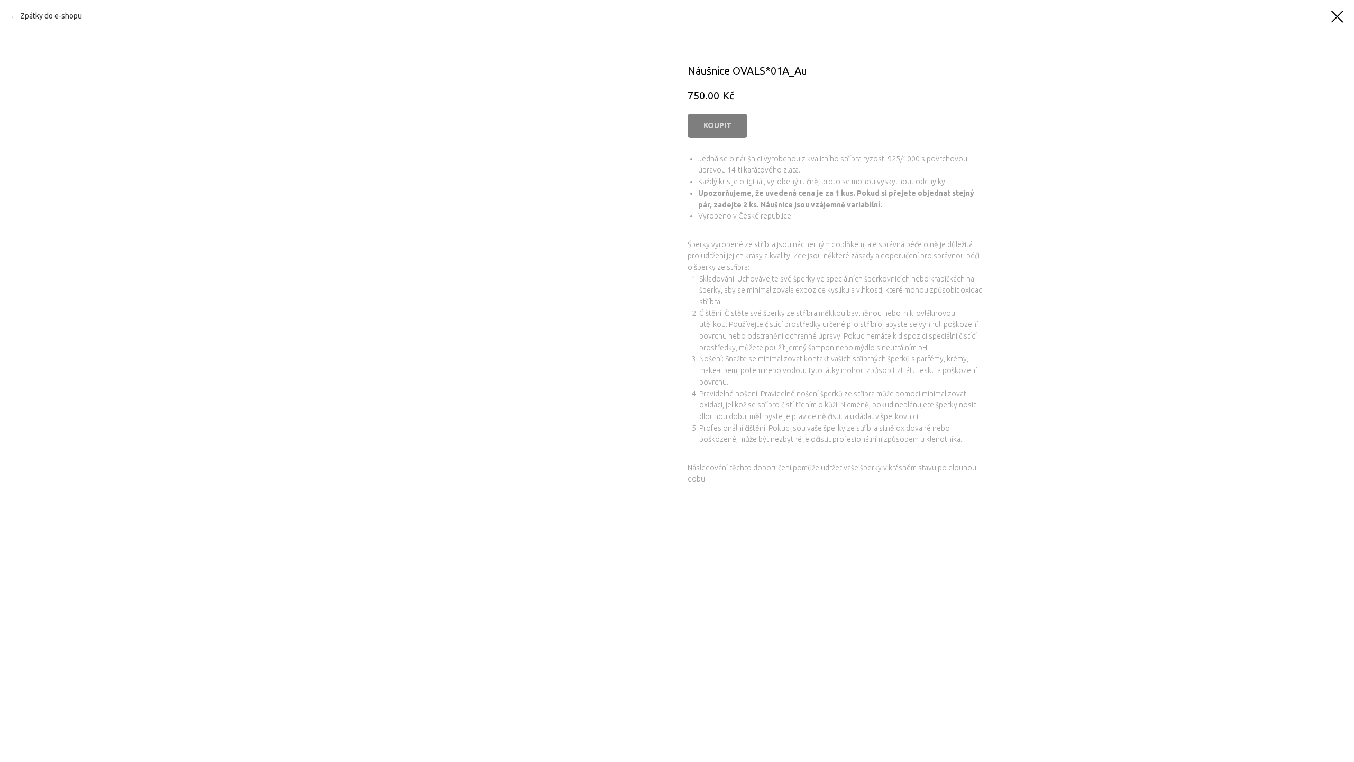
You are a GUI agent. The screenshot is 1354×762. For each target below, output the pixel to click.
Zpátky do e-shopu (51, 16)
